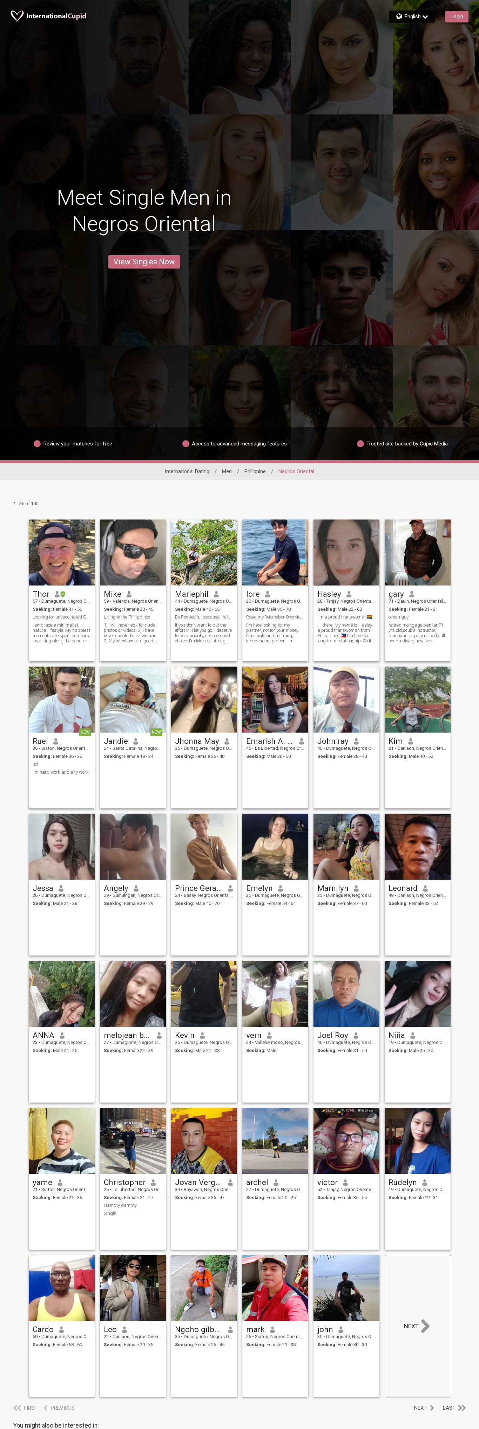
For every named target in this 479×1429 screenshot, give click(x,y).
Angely (116, 888)
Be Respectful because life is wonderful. (204, 617)
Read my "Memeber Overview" (275, 617)
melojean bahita (128, 1035)
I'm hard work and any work (61, 772)
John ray (333, 741)
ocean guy (399, 617)
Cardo (43, 1329)
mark (255, 1329)
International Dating (187, 471)
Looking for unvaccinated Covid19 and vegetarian (62, 617)
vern (254, 1035)
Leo (110, 1329)
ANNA (43, 1035)
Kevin (185, 1035)
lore (253, 593)
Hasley (329, 593)
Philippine (255, 471)
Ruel (40, 741)
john (325, 1329)
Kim (396, 741)
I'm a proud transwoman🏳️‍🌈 (344, 617)
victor (327, 1182)
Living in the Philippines (127, 617)
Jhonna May (197, 741)
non (36, 764)
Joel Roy (332, 1035)
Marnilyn (333, 888)
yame (42, 1182)
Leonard (403, 888)
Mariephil (192, 593)
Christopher (125, 1182)
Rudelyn (403, 1182)
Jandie (116, 741)
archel (257, 1182)
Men (227, 471)
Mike (112, 593)
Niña (397, 1035)
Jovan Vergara (199, 1182)
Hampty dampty (120, 1205)
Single (110, 1213)
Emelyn (259, 888)
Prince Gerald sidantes (199, 888)
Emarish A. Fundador (270, 741)
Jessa (43, 888)
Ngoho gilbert (199, 1329)
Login (457, 16)
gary (396, 593)
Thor (41, 593)
